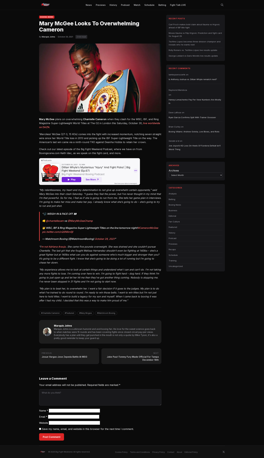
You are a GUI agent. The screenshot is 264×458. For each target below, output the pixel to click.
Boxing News (46, 17)
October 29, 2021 (105, 238)
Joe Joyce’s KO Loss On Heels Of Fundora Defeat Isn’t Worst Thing (195, 147)
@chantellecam (55, 220)
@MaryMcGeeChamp (80, 220)
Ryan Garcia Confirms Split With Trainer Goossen (192, 117)
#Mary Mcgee (85, 313)
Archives (174, 170)
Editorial (172, 216)
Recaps (172, 249)
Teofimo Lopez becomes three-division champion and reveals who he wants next (194, 43)
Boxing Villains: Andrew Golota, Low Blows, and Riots (194, 131)
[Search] (222, 5)
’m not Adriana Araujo (53, 246)
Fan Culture (174, 221)
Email (43, 416)
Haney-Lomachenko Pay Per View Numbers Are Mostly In (195, 101)
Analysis (173, 193)
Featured (173, 227)
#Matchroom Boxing (106, 313)
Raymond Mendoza (178, 90)
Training (172, 260)
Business (173, 210)
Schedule (173, 255)
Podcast (172, 238)
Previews (173, 244)
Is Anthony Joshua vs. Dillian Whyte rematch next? (193, 79)
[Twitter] (223, 452)
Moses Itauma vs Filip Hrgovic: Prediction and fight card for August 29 (195, 34)
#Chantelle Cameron (50, 313)
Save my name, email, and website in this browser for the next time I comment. (88, 428)
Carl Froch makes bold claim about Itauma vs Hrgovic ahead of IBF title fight (194, 26)
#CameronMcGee (148, 227)
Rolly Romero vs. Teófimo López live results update (193, 50)
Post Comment (51, 436)
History (172, 233)
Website (43, 422)
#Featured (69, 313)
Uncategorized (176, 266)
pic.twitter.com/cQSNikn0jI (57, 231)
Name (43, 410)
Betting (172, 199)
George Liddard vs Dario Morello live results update (193, 56)
